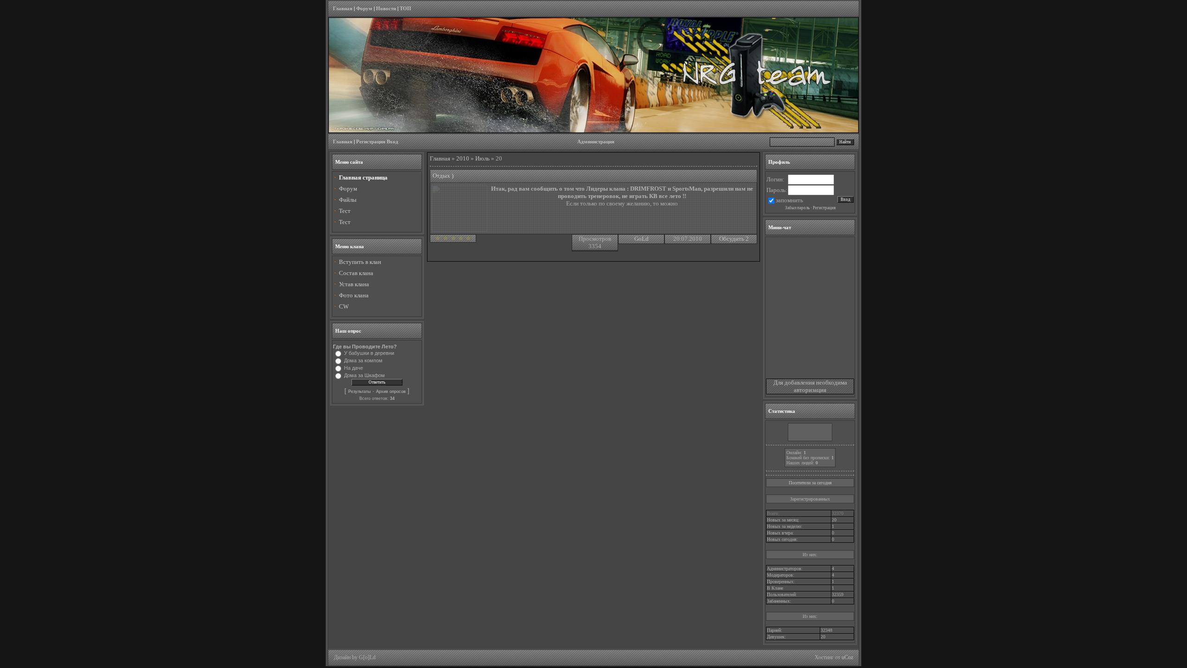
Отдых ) (443, 175)
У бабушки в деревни (369, 353)
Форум (364, 8)
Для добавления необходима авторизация (810, 386)
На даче (353, 368)
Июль (482, 158)
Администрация (595, 141)
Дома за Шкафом (364, 375)
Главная (342, 8)
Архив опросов (391, 391)
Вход (392, 141)
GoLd (641, 238)
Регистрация (370, 141)
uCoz (847, 657)
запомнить (789, 200)
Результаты (359, 391)
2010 (462, 158)
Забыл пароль (797, 208)
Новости (386, 8)
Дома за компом (363, 360)
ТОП (405, 8)
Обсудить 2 (734, 238)
